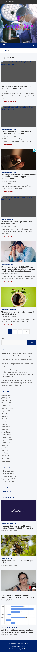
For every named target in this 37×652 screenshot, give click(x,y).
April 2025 (4, 421)
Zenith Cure (23, 643)
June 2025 (4, 416)
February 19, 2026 (6, 91)
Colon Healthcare (7, 471)
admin (15, 91)
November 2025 (6, 403)
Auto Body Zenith (7, 491)
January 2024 (6, 461)
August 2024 (5, 442)
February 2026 (6, 395)
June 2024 (4, 448)
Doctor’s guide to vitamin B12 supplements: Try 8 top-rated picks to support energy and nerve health (18, 177)
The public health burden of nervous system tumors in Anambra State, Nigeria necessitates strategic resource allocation (17, 383)
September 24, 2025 (7, 274)
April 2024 (4, 453)
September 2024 (7, 440)
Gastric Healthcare (7, 84)
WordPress (25, 649)
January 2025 (5, 429)
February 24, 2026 (6, 530)
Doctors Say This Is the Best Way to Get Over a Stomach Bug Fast (16, 87)
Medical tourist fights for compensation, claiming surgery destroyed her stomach (17, 596)
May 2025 (4, 419)
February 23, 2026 (6, 565)
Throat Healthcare (7, 264)
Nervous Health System (8, 129)
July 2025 (4, 413)
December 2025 (6, 400)
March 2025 (5, 424)
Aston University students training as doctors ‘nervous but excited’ (16, 133)
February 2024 (6, 458)
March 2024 (5, 456)
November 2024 (6, 435)
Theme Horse (21, 646)
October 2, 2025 (6, 226)
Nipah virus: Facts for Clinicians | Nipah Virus (16, 360)
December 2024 (6, 432)
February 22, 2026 (6, 600)
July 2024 (4, 445)
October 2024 (6, 437)
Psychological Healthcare (10, 479)
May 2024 (4, 450)
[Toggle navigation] (4, 45)
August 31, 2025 (6, 317)
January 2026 (6, 398)
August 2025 (5, 411)
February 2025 (6, 427)
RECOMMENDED (8, 498)
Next (26, 332)
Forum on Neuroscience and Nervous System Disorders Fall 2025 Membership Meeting (17, 528)
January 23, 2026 (6, 136)
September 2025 (7, 408)
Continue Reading (7, 101)
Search (3, 338)
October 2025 (6, 406)
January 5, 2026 (6, 181)
